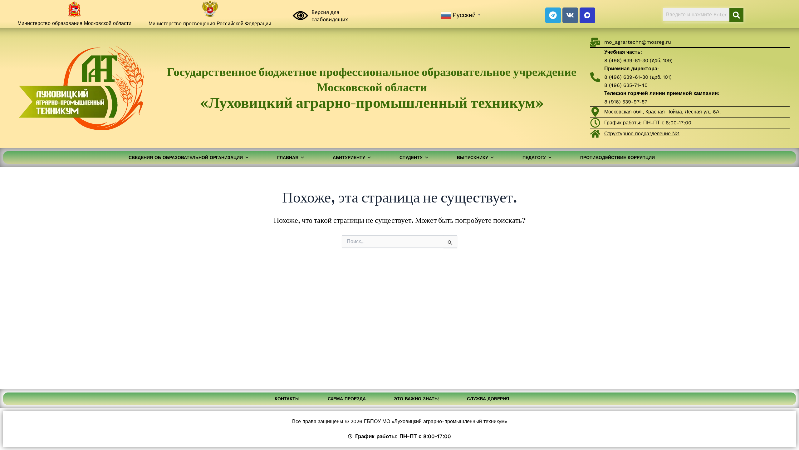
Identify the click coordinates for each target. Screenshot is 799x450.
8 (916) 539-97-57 (625, 102)
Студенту (411, 157)
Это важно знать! (416, 398)
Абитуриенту (349, 157)
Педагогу (534, 157)
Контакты (287, 398)
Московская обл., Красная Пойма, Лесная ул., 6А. (662, 112)
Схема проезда (347, 398)
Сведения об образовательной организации (186, 157)
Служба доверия (488, 398)
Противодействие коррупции (617, 157)
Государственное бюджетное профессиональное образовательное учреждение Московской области (371, 88)
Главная (287, 157)
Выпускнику (472, 157)
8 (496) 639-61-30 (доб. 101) (638, 77)
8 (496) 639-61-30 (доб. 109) (638, 60)
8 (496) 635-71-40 (626, 85)
